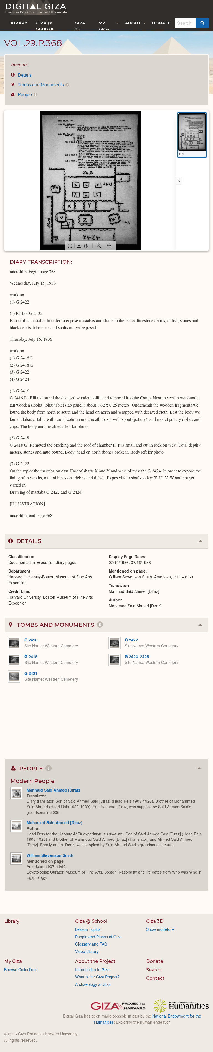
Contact (155, 978)
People (26, 94)
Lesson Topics (87, 929)
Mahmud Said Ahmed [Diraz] (53, 790)
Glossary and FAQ (91, 944)
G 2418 (30, 656)
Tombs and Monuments (42, 84)
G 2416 (30, 640)
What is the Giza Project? (97, 976)
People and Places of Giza (98, 936)
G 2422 (131, 640)
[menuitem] (18, 23)
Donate (161, 23)
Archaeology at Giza (93, 984)
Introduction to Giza (92, 969)
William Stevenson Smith (50, 855)
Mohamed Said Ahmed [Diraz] (54, 822)
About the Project (95, 961)
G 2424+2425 (137, 656)
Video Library (86, 951)
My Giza (103, 25)
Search (153, 970)
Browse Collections (20, 969)
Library (18, 23)
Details (24, 75)
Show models (158, 929)
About (133, 23)
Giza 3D (80, 25)
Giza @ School (45, 25)
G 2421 (30, 673)
